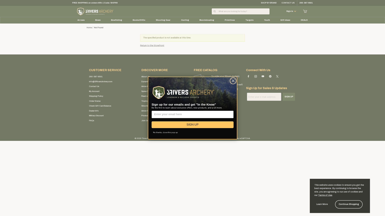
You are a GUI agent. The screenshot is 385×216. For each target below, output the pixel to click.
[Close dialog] (233, 81)
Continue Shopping (349, 204)
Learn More (322, 204)
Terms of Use (325, 195)
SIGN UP (193, 125)
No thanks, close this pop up (165, 132)
